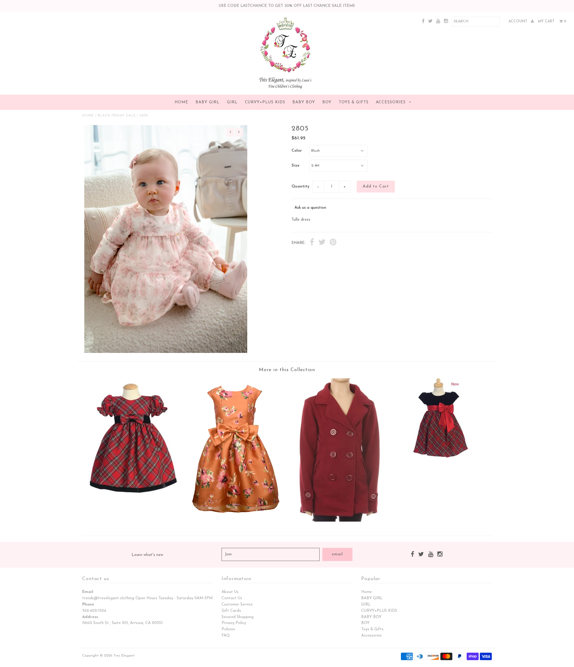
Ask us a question (310, 208)
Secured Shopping (238, 617)
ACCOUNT (519, 21)
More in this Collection (287, 370)
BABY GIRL (208, 102)
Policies (228, 629)
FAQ (226, 635)
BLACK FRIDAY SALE (117, 115)
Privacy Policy (234, 623)
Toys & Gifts (354, 102)
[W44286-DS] (235, 520)
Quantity (300, 186)
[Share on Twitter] (322, 243)
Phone (88, 604)
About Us (230, 592)
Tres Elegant (124, 655)
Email (87, 592)
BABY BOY (303, 102)
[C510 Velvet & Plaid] (441, 457)
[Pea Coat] (338, 520)
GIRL (232, 102)
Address (90, 617)
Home (181, 102)
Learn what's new (147, 555)
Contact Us (232, 598)
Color (296, 151)
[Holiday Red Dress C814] (133, 497)
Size (295, 165)
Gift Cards (231, 611)
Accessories (391, 102)
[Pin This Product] (333, 243)
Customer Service (237, 604)
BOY (327, 102)
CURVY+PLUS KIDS (265, 102)
